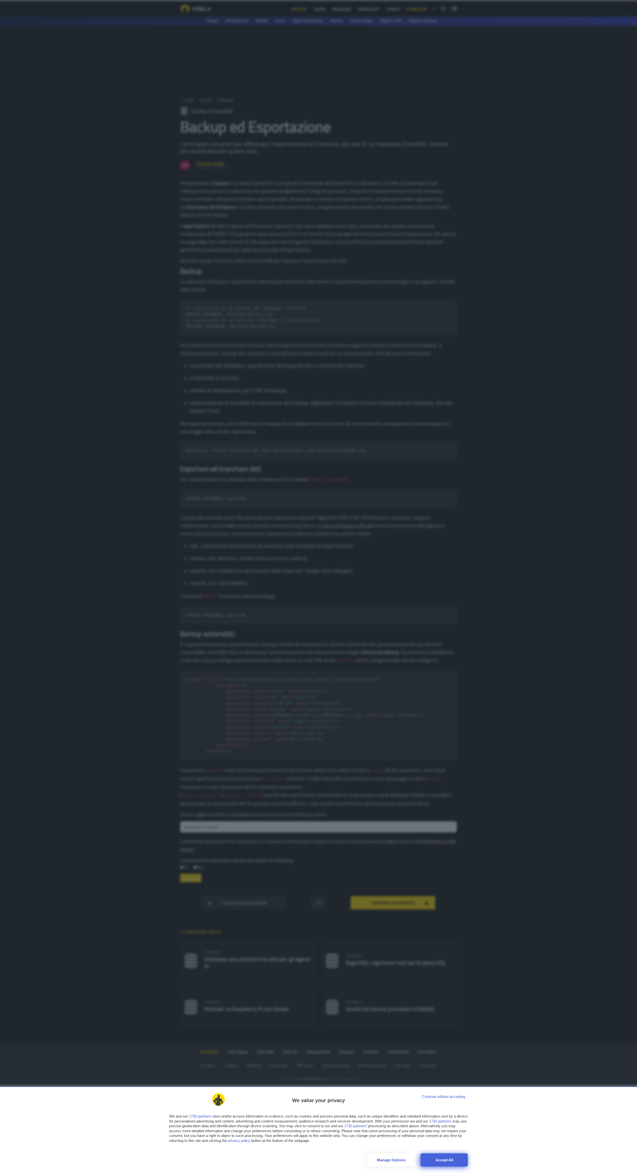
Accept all (444, 1160)
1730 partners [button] (200, 1116)
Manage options (391, 1160)
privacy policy (239, 1140)
